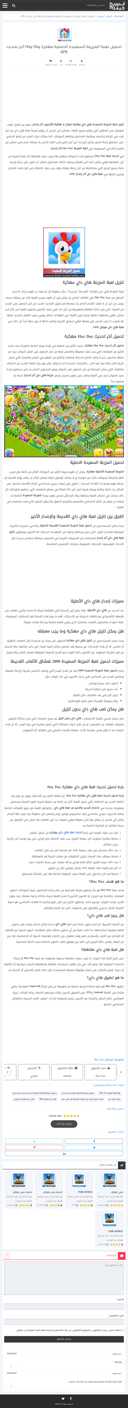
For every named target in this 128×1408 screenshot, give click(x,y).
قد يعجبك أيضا (108, 1165)
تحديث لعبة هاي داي (70, 832)
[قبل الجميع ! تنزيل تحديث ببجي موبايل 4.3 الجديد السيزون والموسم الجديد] (18, 1189)
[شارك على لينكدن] (64, 1153)
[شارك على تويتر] (94, 1147)
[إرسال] (13, 5)
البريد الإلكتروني (115, 1315)
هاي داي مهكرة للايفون (24, 1099)
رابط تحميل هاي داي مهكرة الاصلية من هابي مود (82, 1099)
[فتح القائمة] (5, 5)
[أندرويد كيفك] (117, 5)
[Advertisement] (64, 95)
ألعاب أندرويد (105, 16)
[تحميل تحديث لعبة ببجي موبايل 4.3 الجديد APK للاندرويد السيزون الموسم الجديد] (49, 1189)
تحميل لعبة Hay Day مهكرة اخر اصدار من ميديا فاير (35, 1093)
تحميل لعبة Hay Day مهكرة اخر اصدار (78, 1093)
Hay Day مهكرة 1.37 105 (109, 1093)
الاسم (120, 1299)
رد (11, 1366)
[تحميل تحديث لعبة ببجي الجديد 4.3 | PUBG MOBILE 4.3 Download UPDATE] (109, 1189)
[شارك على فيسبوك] (94, 1141)
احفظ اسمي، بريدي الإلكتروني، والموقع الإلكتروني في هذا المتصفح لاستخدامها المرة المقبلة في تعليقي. (68, 1330)
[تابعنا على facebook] (70, 1398)
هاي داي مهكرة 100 (47, 1099)
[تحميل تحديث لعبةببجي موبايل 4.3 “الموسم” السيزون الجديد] (109, 1229)
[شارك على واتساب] (34, 1141)
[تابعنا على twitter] (63, 1398)
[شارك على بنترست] (34, 1147)
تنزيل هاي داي (114, 1099)
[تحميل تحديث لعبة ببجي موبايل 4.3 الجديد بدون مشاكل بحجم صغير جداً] (79, 1189)
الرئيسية (119, 16)
